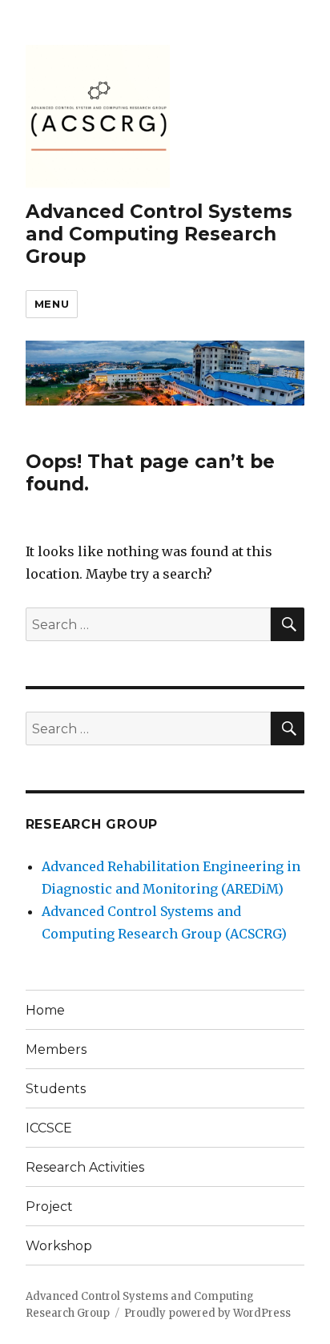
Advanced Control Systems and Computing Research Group (159, 234)
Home (45, 1010)
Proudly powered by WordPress (207, 1313)
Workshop (59, 1245)
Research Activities (85, 1167)
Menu (51, 303)
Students (56, 1088)
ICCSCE (49, 1128)
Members (56, 1049)
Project (49, 1206)
